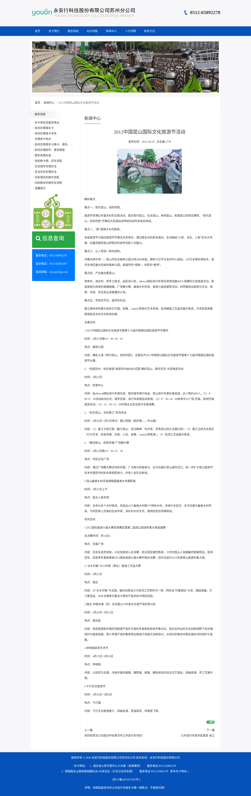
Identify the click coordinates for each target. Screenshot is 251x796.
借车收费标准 (43, 155)
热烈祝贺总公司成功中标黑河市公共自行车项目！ (114, 735)
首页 (37, 31)
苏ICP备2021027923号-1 (126, 779)
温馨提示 (40, 188)
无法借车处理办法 (46, 166)
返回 (211, 722)
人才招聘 (130, 31)
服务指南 (73, 31)
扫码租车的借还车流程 (48, 182)
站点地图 (92, 31)
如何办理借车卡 (44, 128)
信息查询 (52, 238)
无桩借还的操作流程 (47, 177)
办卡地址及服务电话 (47, 122)
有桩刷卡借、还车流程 (48, 160)
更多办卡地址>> (180, 771)
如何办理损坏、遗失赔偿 (50, 149)
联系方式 (149, 31)
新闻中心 (111, 31)
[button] (35, 66)
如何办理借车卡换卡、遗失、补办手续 (58, 144)
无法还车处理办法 (46, 171)
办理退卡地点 (43, 139)
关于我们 (53, 31)
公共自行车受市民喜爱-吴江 (198, 735)
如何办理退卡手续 (46, 133)
